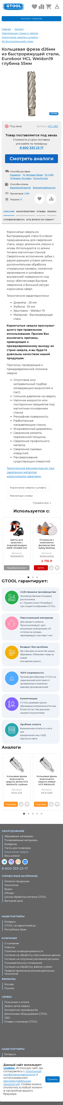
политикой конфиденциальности (22, 1073)
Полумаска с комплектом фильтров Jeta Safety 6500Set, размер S (46, 544)
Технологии (11, 885)
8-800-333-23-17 (15, 868)
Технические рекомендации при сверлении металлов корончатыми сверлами (30, 472)
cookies (9, 1068)
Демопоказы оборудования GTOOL (26, 1013)
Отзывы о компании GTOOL (21, 1021)
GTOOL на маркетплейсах (20, 925)
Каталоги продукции (16, 881)
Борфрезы (10, 844)
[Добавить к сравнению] (51, 199)
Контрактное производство (21, 1009)
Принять (52, 1079)
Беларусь (10, 921)
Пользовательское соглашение (23, 962)
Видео (8, 889)
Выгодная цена (13, 900)
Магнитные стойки (21, 495)
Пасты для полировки (17, 848)
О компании (11, 943)
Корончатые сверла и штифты (28, 487)
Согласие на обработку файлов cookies (28, 966)
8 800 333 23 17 (32, 148)
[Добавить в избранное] (39, 199)
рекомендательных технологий (17, 1082)
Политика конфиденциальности (23, 951)
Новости (9, 947)
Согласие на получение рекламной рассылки (31, 959)
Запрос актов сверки (17, 1006)
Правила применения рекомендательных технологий (29, 972)
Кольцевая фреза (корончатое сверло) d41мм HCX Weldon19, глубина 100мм (17, 780)
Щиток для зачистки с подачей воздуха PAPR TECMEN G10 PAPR (17, 544)
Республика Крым (15, 929)
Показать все (41, 502)
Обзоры (9, 893)
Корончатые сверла (16, 851)
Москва (9, 984)
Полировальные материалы (20, 840)
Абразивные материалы (18, 836)
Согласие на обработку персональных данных (32, 955)
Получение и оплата (16, 1002)
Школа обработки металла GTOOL (25, 896)
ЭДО (7, 1017)
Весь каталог (12, 855)
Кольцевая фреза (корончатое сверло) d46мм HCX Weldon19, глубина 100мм (47, 780)
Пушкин (9, 988)
